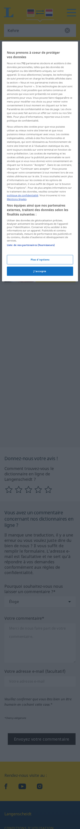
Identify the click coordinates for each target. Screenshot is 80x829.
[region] (40, 161)
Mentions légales (16, 199)
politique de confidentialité (22, 195)
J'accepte (40, 271)
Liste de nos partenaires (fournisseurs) (31, 245)
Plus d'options (40, 259)
